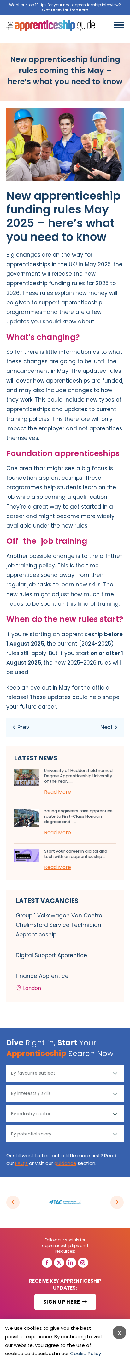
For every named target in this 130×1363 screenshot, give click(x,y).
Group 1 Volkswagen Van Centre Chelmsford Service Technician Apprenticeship (59, 925)
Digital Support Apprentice (51, 955)
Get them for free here (65, 10)
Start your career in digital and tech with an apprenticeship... (75, 853)
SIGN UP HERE (62, 1301)
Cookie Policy (85, 1353)
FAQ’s (21, 1163)
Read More (57, 792)
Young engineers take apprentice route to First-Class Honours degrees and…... (78, 816)
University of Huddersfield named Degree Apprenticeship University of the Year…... (78, 776)
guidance (65, 1163)
